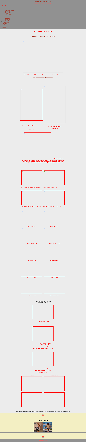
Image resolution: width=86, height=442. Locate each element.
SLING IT (7, 18)
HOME (4, 7)
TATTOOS (7, 19)
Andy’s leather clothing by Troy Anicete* (43, 77)
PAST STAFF (8, 12)
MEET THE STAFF (9, 10)
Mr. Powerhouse (8, 15)
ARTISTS (7, 20)
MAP (4, 24)
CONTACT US (8, 14)
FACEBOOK (5, 23)
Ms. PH (4, 27)
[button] (3, 5)
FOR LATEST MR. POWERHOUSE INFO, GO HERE (43, 36)
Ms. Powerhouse (8, 16)
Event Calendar (6, 22)
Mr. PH (4, 25)
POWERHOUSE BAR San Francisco (43, 1)
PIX (3, 21)
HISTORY (7, 13)
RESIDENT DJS (8, 11)
